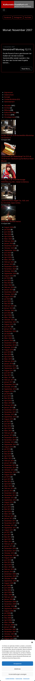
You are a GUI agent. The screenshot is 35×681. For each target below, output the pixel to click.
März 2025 (8, 260)
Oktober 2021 (9, 320)
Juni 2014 (7, 451)
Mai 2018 (7, 354)
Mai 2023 (7, 303)
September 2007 (10, 636)
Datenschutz (18, 678)
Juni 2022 (7, 313)
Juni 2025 (7, 253)
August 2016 (8, 391)
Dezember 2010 (10, 548)
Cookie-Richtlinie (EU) (12, 99)
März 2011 (8, 541)
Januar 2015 (8, 435)
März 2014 (8, 458)
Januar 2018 (8, 364)
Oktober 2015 (9, 414)
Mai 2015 (7, 426)
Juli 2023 (7, 299)
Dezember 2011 (10, 521)
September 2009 (10, 581)
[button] (32, 642)
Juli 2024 (7, 278)
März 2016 (8, 403)
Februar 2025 (9, 262)
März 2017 (8, 377)
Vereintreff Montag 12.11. (17, 49)
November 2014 (10, 440)
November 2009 (10, 576)
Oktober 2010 (9, 553)
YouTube (28, 17)
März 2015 (8, 431)
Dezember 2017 (10, 366)
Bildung (7, 110)
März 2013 (8, 486)
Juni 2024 (7, 280)
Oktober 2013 (9, 470)
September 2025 (10, 250)
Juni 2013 (7, 479)
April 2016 (8, 400)
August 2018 (8, 350)
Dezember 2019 (10, 343)
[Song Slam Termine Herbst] (8, 213)
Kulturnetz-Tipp (10, 112)
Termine (7, 115)
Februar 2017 (9, 380)
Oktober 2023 (9, 294)
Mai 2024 (7, 283)
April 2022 (8, 315)
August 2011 (8, 530)
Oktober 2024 (9, 271)
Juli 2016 (7, 394)
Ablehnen (17, 669)
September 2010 (10, 555)
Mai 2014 (7, 454)
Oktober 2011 (9, 525)
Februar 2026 (9, 241)
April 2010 (8, 565)
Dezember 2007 (10, 629)
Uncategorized (9, 117)
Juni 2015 (7, 424)
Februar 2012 (9, 516)
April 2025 (8, 257)
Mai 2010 (7, 562)
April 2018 (8, 357)
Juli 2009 (7, 585)
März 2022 (8, 317)
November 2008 (10, 604)
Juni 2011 (7, 534)
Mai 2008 (7, 618)
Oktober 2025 (9, 248)
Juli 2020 (7, 333)
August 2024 (8, 276)
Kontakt (7, 97)
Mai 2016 (7, 398)
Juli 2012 (7, 504)
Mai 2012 (7, 509)
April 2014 (8, 456)
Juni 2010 (7, 560)
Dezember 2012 (10, 493)
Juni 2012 (7, 507)
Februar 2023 (9, 306)
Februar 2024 (9, 287)
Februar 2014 (9, 461)
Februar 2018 (9, 361)
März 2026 (8, 239)
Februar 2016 (9, 405)
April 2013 (8, 484)
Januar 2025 (8, 264)
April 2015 (8, 428)
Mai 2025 (7, 255)
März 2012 (8, 514)
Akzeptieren (17, 664)
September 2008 (10, 608)
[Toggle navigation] (4, 10)
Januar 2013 (8, 491)
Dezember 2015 (10, 410)
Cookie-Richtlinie (10, 678)
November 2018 (10, 345)
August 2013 (8, 474)
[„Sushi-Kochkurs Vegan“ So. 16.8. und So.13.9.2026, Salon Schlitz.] (8, 192)
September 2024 (10, 273)
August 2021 (8, 324)
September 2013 (10, 472)
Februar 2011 (9, 544)
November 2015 (10, 412)
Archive (7, 108)
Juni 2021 (7, 327)
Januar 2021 (8, 329)
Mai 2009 (7, 590)
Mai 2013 (7, 481)
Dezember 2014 (10, 437)
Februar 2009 (9, 597)
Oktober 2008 (9, 606)
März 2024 (8, 285)
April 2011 (8, 539)
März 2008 (8, 622)
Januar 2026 (8, 243)
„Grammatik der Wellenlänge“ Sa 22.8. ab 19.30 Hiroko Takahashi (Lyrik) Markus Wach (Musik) (17, 158)
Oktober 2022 (9, 310)
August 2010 (8, 558)
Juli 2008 (7, 613)
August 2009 (8, 583)
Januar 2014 (8, 463)
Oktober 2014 (9, 442)
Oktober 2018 (9, 347)
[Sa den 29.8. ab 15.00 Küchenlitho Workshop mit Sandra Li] (8, 127)
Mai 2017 (7, 375)
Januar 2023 (8, 308)
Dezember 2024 (10, 266)
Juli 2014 (7, 449)
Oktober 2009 (9, 578)
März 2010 (8, 567)
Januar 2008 (8, 627)
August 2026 (8, 227)
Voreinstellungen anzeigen (17, 674)
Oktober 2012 (9, 498)
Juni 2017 (7, 373)
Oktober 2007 (9, 634)
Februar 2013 (9, 488)
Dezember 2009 (10, 574)
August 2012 (8, 502)
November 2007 (10, 632)
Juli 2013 (7, 477)
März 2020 (8, 338)
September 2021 (10, 322)
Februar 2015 (9, 433)
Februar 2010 (9, 569)
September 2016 (10, 389)
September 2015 (10, 417)
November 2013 (10, 467)
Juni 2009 (7, 588)
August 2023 (8, 296)
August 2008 (8, 611)
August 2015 (8, 419)
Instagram (18, 17)
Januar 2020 (8, 340)
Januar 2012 (8, 518)
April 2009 (8, 592)
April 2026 (8, 236)
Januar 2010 (8, 571)
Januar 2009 (8, 599)
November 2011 (10, 523)
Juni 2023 (7, 301)
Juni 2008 (7, 615)
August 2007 (8, 638)
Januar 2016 (8, 407)
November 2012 (10, 495)
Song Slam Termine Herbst (11, 221)
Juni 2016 (7, 396)
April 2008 (8, 620)
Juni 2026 (7, 232)
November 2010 (10, 551)
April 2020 (8, 336)
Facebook (7, 17)
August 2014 (8, 447)
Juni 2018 (7, 352)
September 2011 (10, 528)
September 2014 (10, 444)
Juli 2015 (7, 421)
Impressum (26, 678)
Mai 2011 (7, 537)
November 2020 (10, 331)
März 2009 (8, 595)
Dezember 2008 (10, 602)
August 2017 (8, 370)
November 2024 (10, 269)
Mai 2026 (7, 234)
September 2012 (10, 500)
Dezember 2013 (10, 465)
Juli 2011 (7, 532)
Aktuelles (7, 105)
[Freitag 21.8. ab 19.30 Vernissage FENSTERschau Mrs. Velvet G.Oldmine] (8, 171)
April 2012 (8, 511)
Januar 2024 (8, 290)
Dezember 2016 (10, 384)
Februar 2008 (9, 625)
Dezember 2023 (10, 292)
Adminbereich (9, 102)
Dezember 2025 (10, 246)
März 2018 (8, 359)
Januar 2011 (8, 546)
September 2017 (10, 368)
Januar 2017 (8, 382)
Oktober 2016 (9, 387)
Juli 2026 (7, 229)
